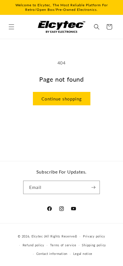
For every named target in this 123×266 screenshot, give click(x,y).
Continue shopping (61, 98)
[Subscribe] (93, 187)
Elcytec (37, 236)
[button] (11, 27)
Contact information (52, 253)
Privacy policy (94, 236)
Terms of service (63, 245)
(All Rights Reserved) (61, 236)
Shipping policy (94, 245)
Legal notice (82, 253)
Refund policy (33, 245)
